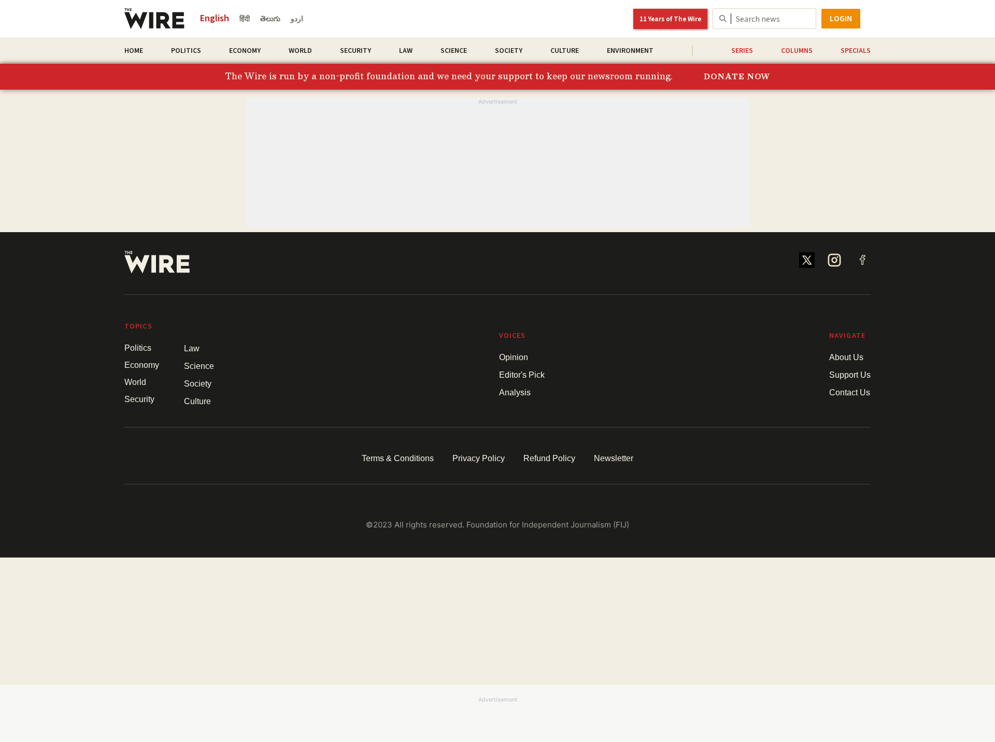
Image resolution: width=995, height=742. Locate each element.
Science (453, 51)
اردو (297, 19)
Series (742, 51)
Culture (564, 51)
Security (355, 51)
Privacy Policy (478, 458)
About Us (846, 357)
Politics (186, 51)
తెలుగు (270, 19)
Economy (245, 51)
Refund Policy (549, 458)
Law (406, 51)
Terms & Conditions (398, 458)
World (300, 51)
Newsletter (613, 458)
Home (133, 51)
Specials (856, 51)
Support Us (850, 374)
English (214, 18)
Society (508, 51)
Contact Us (849, 392)
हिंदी (244, 19)
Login (841, 18)
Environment (630, 51)
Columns (797, 51)
